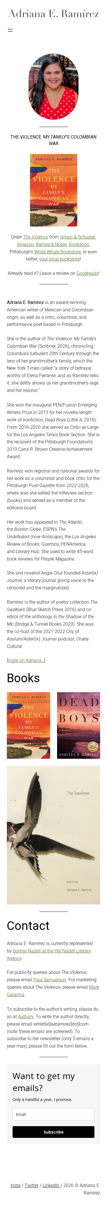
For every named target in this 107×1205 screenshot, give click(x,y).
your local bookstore (59, 259)
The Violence (35, 237)
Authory (25, 1016)
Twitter (32, 1185)
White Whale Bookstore (57, 252)
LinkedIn (51, 1185)
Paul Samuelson (49, 979)
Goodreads (87, 273)
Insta (16, 1185)
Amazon (25, 244)
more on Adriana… (26, 660)
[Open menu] (10, 30)
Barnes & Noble (51, 244)
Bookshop (79, 244)
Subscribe (54, 1132)
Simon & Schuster (77, 237)
